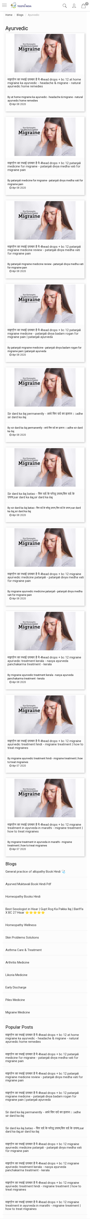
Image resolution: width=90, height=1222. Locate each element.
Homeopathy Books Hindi (22, 896)
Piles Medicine (15, 1000)
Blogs (20, 15)
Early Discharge (15, 987)
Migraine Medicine (17, 1012)
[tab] (65, 6)
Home (8, 15)
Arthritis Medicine (17, 962)
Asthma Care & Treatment (23, 950)
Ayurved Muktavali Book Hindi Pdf (28, 884)
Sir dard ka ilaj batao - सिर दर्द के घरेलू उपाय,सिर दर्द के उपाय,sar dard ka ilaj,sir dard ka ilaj (44, 1130)
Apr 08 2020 (19, 104)
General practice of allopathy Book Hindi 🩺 (35, 871)
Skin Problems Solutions (22, 937)
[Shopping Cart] (83, 6)
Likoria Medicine (16, 975)
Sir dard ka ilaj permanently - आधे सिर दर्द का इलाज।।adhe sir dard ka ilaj (43, 1114)
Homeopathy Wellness (20, 925)
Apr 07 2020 (19, 765)
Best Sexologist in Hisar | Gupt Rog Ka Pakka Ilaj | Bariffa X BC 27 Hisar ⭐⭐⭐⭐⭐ (44, 910)
